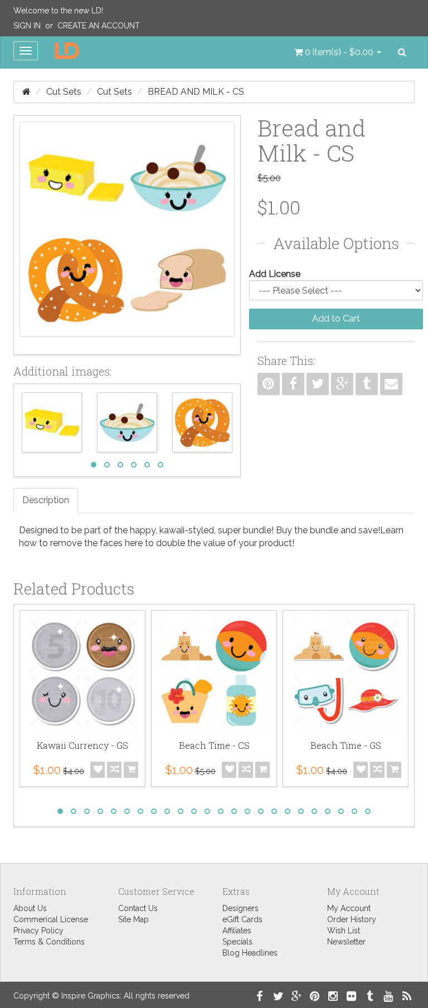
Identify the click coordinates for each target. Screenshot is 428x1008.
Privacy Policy (38, 930)
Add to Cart (336, 318)
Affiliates (236, 930)
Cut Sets (63, 91)
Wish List (343, 930)
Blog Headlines (250, 952)
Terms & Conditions (49, 941)
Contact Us (138, 908)
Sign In (27, 25)
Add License (274, 274)
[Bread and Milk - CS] (127, 235)
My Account (349, 908)
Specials (237, 941)
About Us (30, 908)
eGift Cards (242, 919)
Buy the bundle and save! (328, 530)
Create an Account (98, 25)
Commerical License (50, 919)
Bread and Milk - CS (196, 91)
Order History (351, 919)
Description (45, 500)
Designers (240, 908)
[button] (338, 52)
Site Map (133, 919)
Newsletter (346, 941)
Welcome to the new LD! (58, 10)
